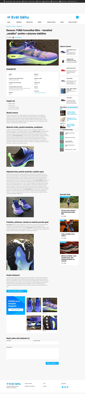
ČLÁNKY (8, 22)
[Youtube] (67, 387)
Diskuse (62, 22)
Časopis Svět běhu (72, 22)
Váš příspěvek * (9, 347)
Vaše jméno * (8, 340)
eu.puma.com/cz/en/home (40, 92)
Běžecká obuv (19, 26)
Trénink (39, 22)
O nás (44, 383)
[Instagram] (65, 387)
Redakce (45, 386)
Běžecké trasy (29, 22)
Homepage (8, 26)
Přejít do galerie (15, 309)
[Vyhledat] (77, 17)
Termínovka (19, 22)
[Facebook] (62, 387)
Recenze (13, 26)
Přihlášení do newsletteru (30, 386)
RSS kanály (63, 383)
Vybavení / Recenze (51, 22)
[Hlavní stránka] (17, 17)
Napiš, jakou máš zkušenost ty (16, 291)
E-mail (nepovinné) (36, 340)
